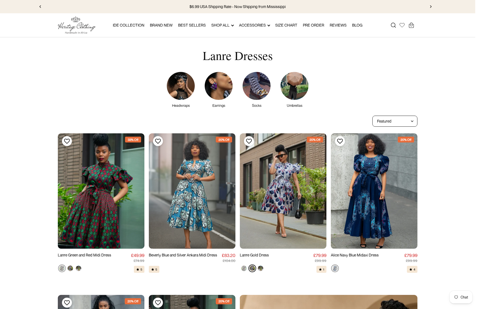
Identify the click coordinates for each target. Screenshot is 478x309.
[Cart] (411, 25)
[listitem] (62, 268)
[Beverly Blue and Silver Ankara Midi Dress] (192, 191)
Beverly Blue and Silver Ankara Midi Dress (183, 255)
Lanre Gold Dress (254, 255)
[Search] (393, 25)
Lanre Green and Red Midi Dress (84, 255)
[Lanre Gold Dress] (283, 191)
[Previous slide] (40, 7)
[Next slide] (431, 7)
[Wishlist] (402, 24)
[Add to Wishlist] (66, 141)
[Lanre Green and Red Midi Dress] (101, 191)
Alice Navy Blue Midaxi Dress (355, 255)
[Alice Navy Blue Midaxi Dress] (374, 191)
